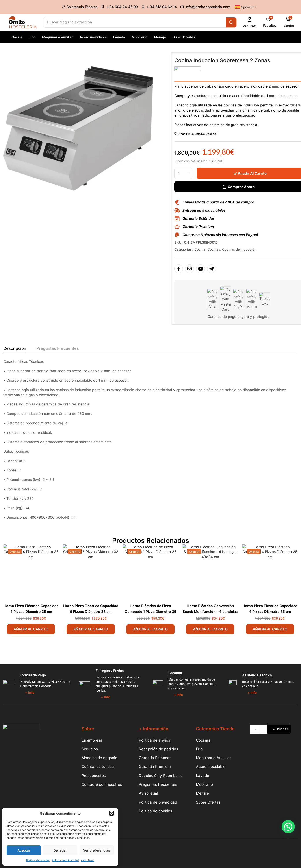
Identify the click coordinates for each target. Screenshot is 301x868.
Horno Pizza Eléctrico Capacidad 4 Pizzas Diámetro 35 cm (31, 609)
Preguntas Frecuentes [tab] (57, 348)
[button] (111, 813)
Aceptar (23, 850)
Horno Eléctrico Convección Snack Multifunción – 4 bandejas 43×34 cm (210, 611)
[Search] (231, 22)
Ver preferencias (96, 850)
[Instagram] (189, 268)
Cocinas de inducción (239, 249)
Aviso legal (87, 860)
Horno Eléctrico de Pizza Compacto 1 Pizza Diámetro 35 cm (150, 611)
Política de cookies (38, 860)
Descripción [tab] (14, 348)
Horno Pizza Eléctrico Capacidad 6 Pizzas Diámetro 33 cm (90, 609)
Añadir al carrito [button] (31, 629)
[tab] (14, 349)
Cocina (199, 249)
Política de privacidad (65, 860)
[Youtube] (200, 268)
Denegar (60, 850)
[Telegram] (211, 268)
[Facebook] (178, 268)
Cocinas (213, 249)
